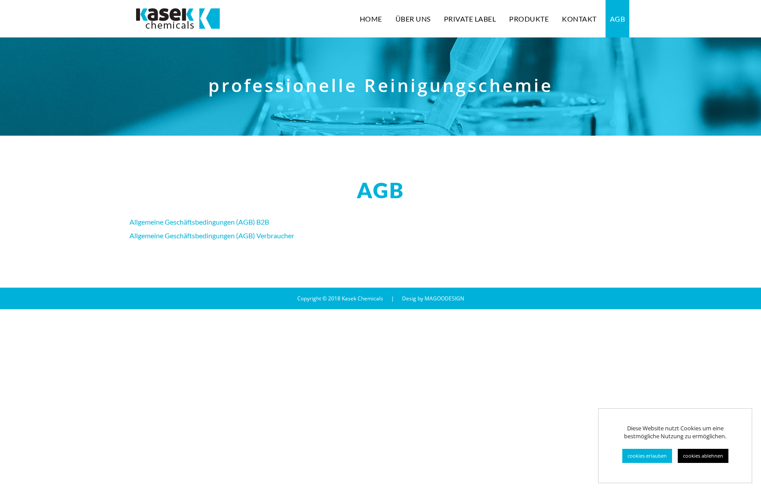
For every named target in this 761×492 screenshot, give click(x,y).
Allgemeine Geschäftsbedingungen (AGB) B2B (199, 222)
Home (371, 19)
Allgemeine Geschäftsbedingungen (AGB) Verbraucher (211, 235)
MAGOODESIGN (444, 298)
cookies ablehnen (703, 455)
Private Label (470, 19)
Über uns (413, 19)
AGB (617, 19)
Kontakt (579, 19)
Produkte (529, 19)
